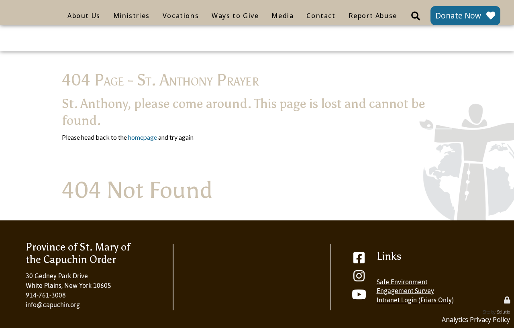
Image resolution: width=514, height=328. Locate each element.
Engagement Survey (405, 290)
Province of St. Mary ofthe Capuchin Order (78, 253)
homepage (142, 137)
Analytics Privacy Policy (476, 319)
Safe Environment (402, 281)
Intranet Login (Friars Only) (415, 300)
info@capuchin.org (53, 304)
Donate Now (458, 15)
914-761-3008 (46, 295)
